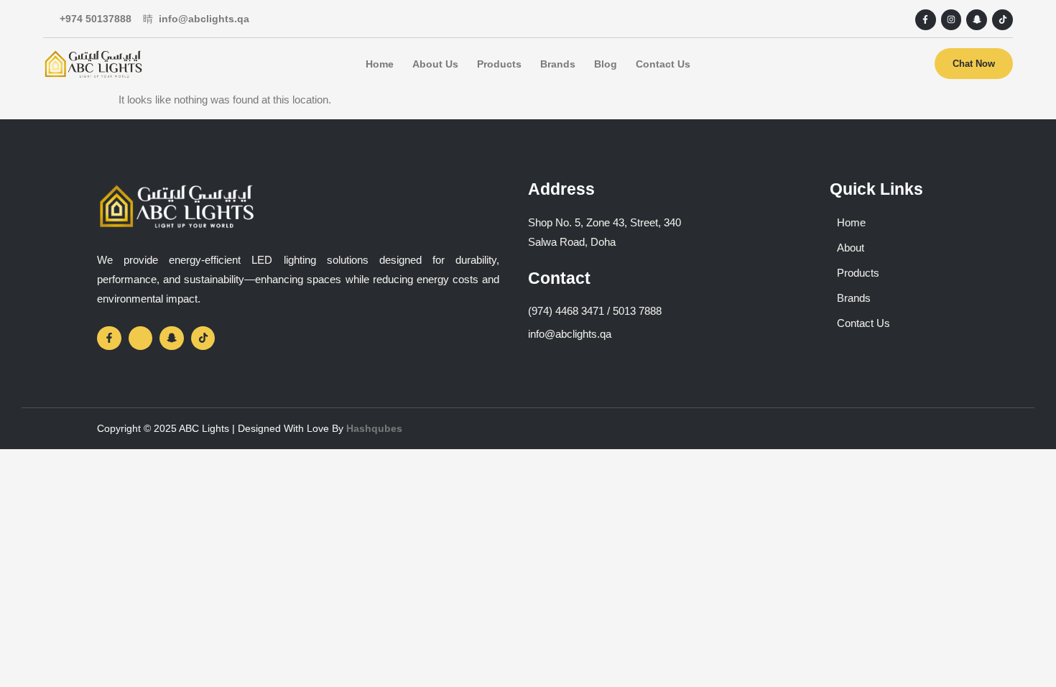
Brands (557, 64)
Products (499, 64)
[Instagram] (951, 19)
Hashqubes (374, 428)
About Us (435, 64)
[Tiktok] (1002, 19)
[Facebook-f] (925, 19)
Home (380, 64)
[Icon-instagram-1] (141, 338)
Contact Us (663, 64)
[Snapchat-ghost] (976, 19)
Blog (605, 64)
